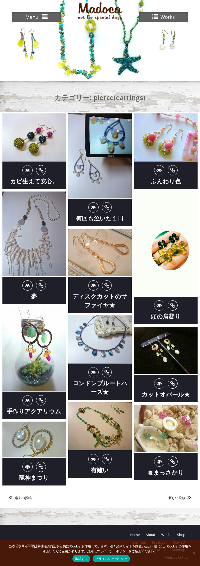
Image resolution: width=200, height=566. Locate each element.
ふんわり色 (166, 181)
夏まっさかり (166, 472)
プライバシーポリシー (111, 559)
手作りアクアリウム (34, 411)
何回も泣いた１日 (100, 218)
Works (166, 534)
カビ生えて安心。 (34, 181)
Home (135, 534)
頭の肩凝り (166, 316)
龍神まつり (34, 477)
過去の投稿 (23, 497)
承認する (81, 559)
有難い (100, 470)
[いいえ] (193, 553)
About (150, 534)
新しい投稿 (176, 497)
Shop (181, 534)
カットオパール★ (166, 394)
